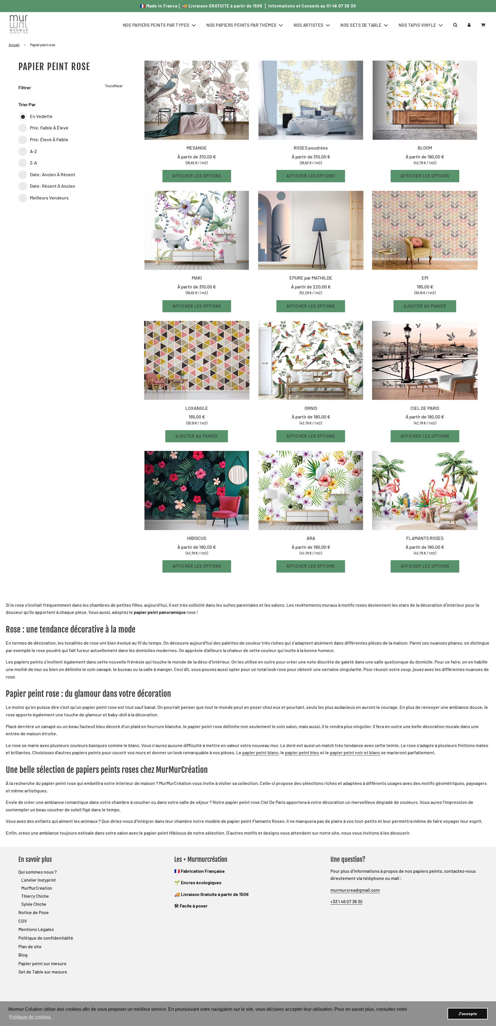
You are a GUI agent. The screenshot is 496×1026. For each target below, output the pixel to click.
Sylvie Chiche (33, 904)
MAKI (197, 277)
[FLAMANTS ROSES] (424, 490)
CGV (22, 921)
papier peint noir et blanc (355, 752)
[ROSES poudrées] (310, 100)
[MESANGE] (196, 100)
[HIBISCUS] (196, 490)
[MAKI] (196, 230)
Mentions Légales (36, 929)
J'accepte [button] (467, 1013)
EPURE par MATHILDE (310, 277)
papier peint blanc (260, 752)
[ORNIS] (310, 360)
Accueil (14, 45)
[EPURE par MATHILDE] (310, 230)
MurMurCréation (36, 888)
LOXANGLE (196, 408)
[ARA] (310, 490)
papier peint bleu (302, 752)
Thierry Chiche (35, 896)
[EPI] (424, 230)
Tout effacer (114, 86)
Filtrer (24, 87)
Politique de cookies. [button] (30, 1017)
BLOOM (425, 147)
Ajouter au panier (425, 306)
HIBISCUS (196, 538)
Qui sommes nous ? (37, 871)
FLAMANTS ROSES (424, 538)
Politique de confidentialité (45, 937)
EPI (425, 277)
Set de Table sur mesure (42, 971)
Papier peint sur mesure (42, 963)
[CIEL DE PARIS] (424, 360)
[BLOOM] (424, 100)
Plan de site (30, 946)
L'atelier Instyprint (38, 880)
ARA (311, 538)
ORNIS (311, 408)
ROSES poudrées (311, 147)
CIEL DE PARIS (424, 408)
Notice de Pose (33, 912)
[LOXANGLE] (196, 360)
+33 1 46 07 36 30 (346, 901)
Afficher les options (197, 175)
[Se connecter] (469, 25)
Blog (23, 954)
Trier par (27, 104)
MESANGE (197, 147)
